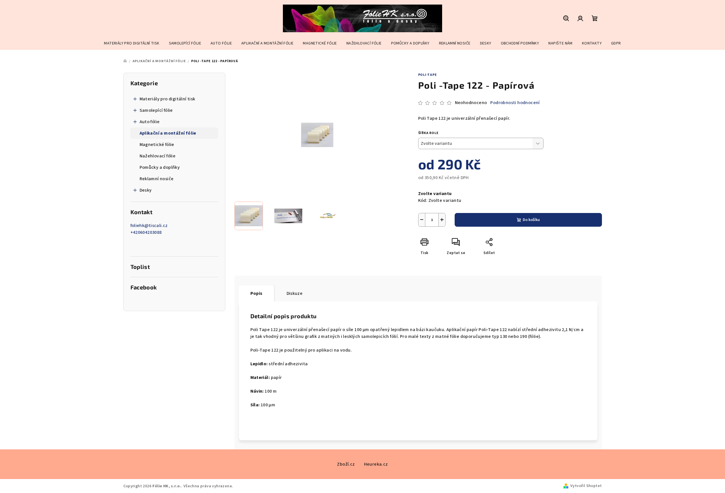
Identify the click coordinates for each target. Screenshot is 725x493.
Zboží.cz (346, 464)
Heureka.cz (376, 464)
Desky (146, 190)
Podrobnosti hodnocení (515, 103)
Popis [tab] (256, 293)
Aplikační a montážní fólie (168, 133)
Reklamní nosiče (157, 179)
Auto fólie (150, 122)
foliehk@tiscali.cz (149, 225)
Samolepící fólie (156, 110)
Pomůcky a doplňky (160, 167)
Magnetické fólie (157, 144)
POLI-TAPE (427, 74)
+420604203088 (146, 232)
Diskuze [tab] (295, 293)
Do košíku (531, 220)
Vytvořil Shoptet (586, 486)
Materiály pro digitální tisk (167, 99)
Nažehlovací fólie (158, 156)
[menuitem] (131, 43)
